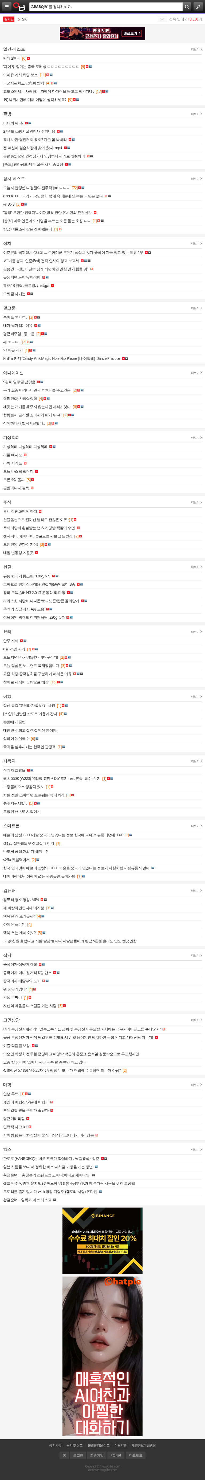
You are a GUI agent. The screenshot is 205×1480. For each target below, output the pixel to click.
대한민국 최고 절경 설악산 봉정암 (29, 730)
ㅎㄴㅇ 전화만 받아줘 (20, 511)
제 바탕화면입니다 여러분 (23, 907)
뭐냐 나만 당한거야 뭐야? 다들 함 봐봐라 (35, 139)
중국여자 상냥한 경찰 (20, 964)
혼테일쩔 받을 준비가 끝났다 (26, 1110)
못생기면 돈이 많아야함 (22, 277)
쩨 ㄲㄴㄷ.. (11, 341)
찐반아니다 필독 (16, 487)
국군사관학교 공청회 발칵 (23, 82)
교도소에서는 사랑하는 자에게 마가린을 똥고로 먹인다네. (48, 91)
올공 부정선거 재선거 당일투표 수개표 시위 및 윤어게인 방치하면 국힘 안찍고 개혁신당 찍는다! (78, 1037)
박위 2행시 (11, 58)
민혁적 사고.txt (15, 1126)
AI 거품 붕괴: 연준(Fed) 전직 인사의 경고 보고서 (41, 260)
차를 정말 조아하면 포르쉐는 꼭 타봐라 (33, 794)
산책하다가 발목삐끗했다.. (24, 423)
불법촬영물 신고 (98, 1445)
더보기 (195, 49)
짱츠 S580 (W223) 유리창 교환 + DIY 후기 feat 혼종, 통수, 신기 (51, 778)
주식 (7, 502)
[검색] (187, 6)
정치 (7, 243)
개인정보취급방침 (144, 1445)
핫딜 (7, 567)
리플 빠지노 (12, 454)
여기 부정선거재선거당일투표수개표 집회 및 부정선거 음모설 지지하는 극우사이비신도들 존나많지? (82, 1028)
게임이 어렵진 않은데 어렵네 (26, 1101)
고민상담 (11, 1020)
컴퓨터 (9, 890)
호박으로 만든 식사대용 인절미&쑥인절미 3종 (39, 584)
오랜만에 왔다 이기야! (20, 544)
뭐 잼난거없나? (15, 989)
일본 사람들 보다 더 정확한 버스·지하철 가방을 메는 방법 (48, 1166)
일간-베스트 (14, 49)
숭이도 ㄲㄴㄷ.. (15, 317)
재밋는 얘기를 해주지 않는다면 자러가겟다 (37, 406)
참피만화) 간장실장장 (20, 398)
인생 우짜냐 (12, 997)
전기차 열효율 (14, 770)
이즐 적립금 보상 (16, 1045)
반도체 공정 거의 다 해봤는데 (26, 851)
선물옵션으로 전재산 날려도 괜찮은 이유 (35, 519)
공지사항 (55, 1445)
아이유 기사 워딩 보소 (20, 74)
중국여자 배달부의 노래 (22, 980)
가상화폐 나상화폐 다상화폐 (25, 446)
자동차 (9, 761)
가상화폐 (11, 437)
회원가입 (96, 1455)
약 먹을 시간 (13, 350)
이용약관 (121, 1445)
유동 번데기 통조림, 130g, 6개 (26, 575)
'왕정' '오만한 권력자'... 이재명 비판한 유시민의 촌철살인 (47, 212)
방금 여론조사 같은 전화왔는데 (27, 228)
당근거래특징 (14, 1118)
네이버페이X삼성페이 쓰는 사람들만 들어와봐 (39, 876)
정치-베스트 (14, 178)
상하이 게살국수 (16, 738)
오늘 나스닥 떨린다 (18, 471)
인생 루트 (10, 1093)
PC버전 (116, 1455)
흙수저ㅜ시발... (15, 803)
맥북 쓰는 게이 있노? (19, 932)
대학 (7, 1084)
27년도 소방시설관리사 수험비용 (29, 131)
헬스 (7, 1149)
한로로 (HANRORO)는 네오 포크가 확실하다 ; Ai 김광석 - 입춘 (51, 1158)
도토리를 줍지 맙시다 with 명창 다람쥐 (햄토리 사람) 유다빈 (50, 1191)
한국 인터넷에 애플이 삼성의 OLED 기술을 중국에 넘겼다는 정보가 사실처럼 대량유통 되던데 (76, 867)
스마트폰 (11, 826)
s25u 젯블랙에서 (16, 859)
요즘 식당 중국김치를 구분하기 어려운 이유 (37, 673)
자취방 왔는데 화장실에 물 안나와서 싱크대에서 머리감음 (48, 1134)
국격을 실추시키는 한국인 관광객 (29, 746)
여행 (7, 696)
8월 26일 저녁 (14, 648)
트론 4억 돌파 (14, 479)
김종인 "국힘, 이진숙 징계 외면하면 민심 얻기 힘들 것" (46, 268)
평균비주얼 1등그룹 (18, 333)
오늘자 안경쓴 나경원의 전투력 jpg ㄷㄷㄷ (36, 187)
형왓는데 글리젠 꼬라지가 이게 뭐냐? (32, 414)
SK (22, 19)
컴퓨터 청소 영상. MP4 (21, 899)
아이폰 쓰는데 (14, 924)
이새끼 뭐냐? (13, 122)
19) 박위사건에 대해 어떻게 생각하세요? (34, 99)
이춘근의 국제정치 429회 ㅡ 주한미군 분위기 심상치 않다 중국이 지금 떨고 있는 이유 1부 (73, 252)
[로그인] (198, 6)
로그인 (78, 1455)
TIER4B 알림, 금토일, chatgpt (26, 285)
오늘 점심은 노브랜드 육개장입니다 (31, 665)
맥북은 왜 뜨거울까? (19, 916)
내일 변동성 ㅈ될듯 (18, 552)
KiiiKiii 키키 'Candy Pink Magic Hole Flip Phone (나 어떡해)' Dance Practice (61, 358)
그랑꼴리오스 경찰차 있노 (23, 786)
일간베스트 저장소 (19, 6)
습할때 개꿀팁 (14, 721)
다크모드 (135, 1455)
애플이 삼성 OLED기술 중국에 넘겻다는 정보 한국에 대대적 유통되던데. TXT (63, 834)
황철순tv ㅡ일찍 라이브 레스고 (27, 1199)
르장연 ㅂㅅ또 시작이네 (22, 811)
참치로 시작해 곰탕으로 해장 (26, 681)
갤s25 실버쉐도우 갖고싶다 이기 (28, 843)
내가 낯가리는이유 (18, 325)
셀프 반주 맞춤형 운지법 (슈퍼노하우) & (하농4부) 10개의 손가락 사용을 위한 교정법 (69, 1183)
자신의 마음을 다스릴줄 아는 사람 (29, 1005)
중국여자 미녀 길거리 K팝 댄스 (27, 972)
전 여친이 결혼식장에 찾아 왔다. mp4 (32, 147)
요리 (7, 631)
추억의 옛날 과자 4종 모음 (23, 608)
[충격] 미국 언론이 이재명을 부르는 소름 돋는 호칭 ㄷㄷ (47, 220)
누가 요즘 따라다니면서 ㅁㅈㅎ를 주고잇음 (37, 390)
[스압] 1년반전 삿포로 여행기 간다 (30, 713)
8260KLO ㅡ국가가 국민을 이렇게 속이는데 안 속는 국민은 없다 (53, 195)
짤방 (7, 114)
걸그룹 (9, 308)
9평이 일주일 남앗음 (19, 381)
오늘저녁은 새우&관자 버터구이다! (30, 657)
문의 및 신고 (74, 1445)
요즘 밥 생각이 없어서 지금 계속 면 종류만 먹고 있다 (44, 1062)
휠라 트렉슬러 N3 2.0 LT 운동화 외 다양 (34, 592)
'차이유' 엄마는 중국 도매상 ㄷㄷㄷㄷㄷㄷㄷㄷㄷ (41, 66)
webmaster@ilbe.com (102, 1470)
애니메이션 (13, 373)
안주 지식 (10, 640)
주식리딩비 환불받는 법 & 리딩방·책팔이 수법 (39, 527)
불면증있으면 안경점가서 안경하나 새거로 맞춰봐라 (44, 155)
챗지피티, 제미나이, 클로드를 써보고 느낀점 (37, 536)
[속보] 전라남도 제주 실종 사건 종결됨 (33, 164)
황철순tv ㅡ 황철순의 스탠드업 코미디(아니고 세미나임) (46, 1174)
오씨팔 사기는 (14, 293)
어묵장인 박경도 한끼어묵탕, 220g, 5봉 (34, 617)
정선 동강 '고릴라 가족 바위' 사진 (29, 705)
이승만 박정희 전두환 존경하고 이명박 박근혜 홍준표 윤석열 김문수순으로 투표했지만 (71, 1053)
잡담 (7, 955)
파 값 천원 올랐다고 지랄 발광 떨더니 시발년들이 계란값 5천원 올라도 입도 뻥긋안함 (69, 940)
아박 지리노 (12, 463)
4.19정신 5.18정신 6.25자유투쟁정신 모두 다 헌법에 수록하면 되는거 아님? (62, 1070)
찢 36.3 (8, 204)
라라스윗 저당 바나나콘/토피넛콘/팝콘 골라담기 (41, 600)
